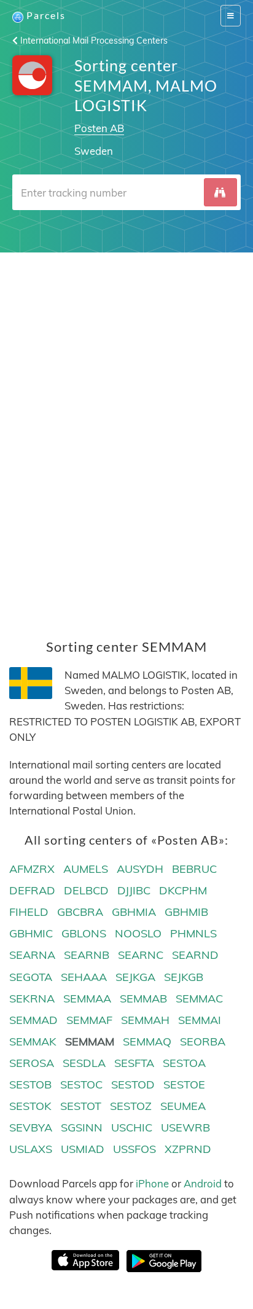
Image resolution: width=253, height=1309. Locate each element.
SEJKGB (183, 977)
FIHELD (29, 912)
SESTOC (81, 1084)
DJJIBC (133, 890)
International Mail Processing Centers (93, 40)
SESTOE (184, 1084)
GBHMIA (134, 912)
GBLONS (83, 933)
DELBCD (86, 890)
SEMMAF (89, 1020)
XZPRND (188, 1149)
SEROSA (31, 1063)
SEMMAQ (147, 1041)
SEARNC (140, 955)
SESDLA (84, 1063)
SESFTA (134, 1063)
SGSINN (82, 1127)
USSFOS (134, 1149)
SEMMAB (143, 998)
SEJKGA (135, 977)
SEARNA (32, 955)
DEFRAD (32, 890)
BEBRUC (194, 869)
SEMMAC (199, 998)
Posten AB (99, 128)
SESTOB (30, 1084)
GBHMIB (186, 912)
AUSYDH (140, 869)
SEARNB (86, 955)
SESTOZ (131, 1106)
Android (203, 1183)
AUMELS (85, 869)
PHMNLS (193, 933)
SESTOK (30, 1106)
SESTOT (80, 1106)
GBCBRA (80, 912)
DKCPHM (183, 890)
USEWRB (185, 1127)
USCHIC (131, 1127)
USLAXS (30, 1149)
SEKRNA (32, 998)
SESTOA (184, 1063)
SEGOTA (30, 977)
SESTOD (133, 1084)
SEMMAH (145, 1020)
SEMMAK (32, 1041)
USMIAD (82, 1149)
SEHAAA (84, 977)
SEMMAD (33, 1020)
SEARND (195, 955)
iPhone (152, 1183)
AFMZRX (32, 869)
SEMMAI (199, 1020)
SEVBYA (30, 1127)
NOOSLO (138, 933)
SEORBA (202, 1041)
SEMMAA (87, 998)
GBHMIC (31, 933)
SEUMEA (183, 1106)
